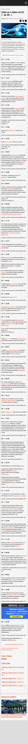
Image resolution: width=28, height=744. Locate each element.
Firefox (3, 625)
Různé (8, 9)
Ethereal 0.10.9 (12, 130)
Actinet (14, 640)
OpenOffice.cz (21, 370)
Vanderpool (11, 188)
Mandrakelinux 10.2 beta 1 (8, 307)
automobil (13, 579)
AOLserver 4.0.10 (12, 297)
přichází (13, 482)
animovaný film (15, 155)
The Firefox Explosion (12, 350)
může (6, 267)
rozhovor (17, 108)
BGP (22, 544)
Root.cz (3, 9)
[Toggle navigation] (25, 3)
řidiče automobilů (8, 527)
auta (23, 542)
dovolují (14, 470)
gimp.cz (5, 68)
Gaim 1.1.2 (7, 338)
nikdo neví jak (5, 325)
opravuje (22, 466)
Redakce (3, 18)
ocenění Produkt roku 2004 (16, 625)
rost (24, 259)
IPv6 (2, 546)
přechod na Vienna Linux (13, 594)
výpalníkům (20, 320)
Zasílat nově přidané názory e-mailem (9, 648)
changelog (4, 177)
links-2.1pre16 (8, 142)
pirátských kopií (5, 423)
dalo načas (8, 257)
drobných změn (22, 338)
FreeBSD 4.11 (8, 412)
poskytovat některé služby (8, 400)
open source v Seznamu (19, 496)
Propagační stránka (6, 81)
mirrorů (24, 68)
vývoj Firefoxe (14, 284)
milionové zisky (10, 323)
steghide (9, 449)
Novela (3, 320)
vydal (2, 480)
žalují (10, 322)
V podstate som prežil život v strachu (11, 214)
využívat (10, 261)
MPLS (17, 546)
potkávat (13, 542)
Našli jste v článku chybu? (7, 649)
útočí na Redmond (16, 353)
